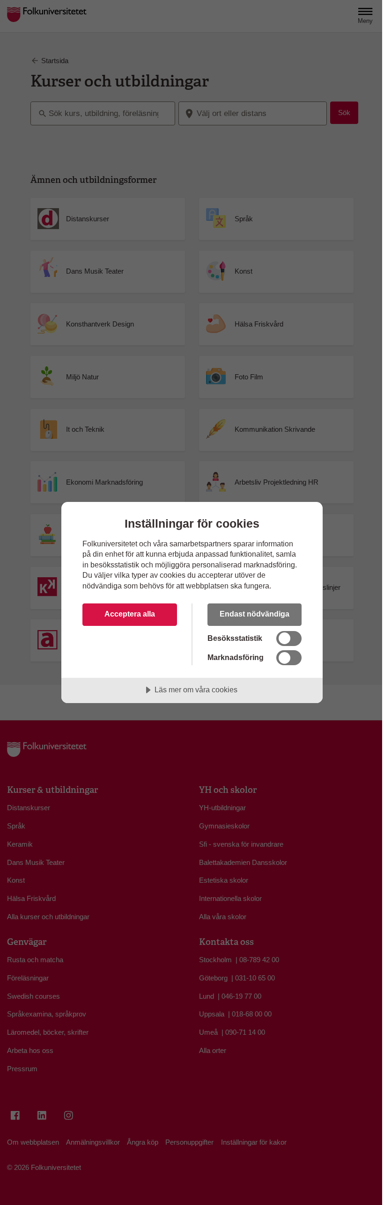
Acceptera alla (129, 614)
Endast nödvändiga (254, 614)
